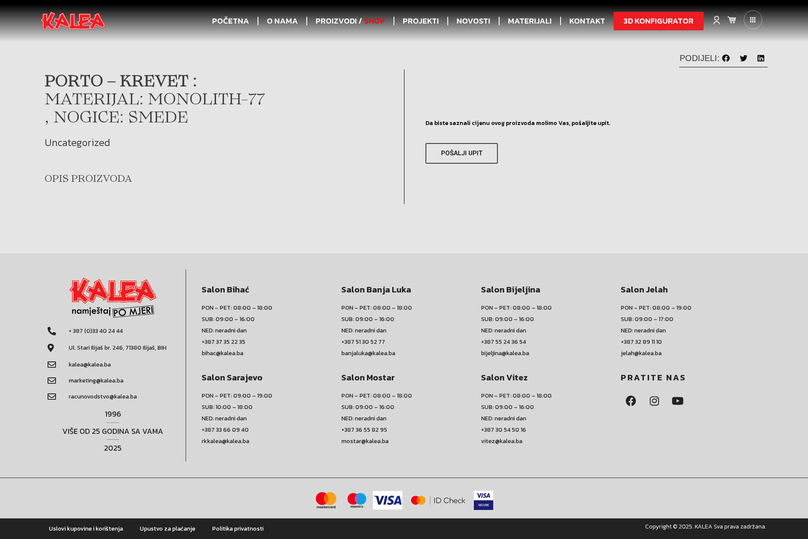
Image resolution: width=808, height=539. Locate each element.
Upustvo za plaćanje (167, 528)
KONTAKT (587, 21)
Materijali (530, 21)
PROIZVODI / (350, 21)
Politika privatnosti (237, 528)
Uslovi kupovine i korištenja (86, 528)
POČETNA (230, 21)
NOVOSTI (473, 21)
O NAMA (282, 21)
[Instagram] (654, 400)
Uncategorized (77, 142)
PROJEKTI (421, 21)
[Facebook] (631, 400)
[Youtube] (677, 400)
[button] (659, 21)
